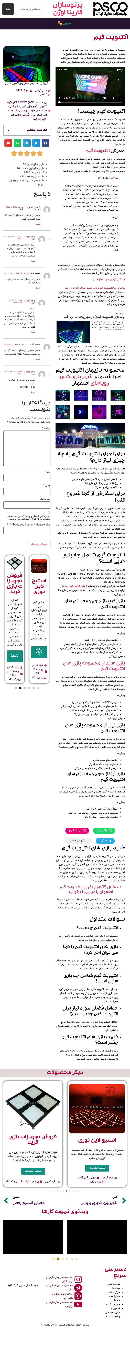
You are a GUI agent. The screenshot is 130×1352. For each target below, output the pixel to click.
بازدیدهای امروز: (35, 164)
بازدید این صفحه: (34, 176)
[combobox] (29, 9)
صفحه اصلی (113, 1284)
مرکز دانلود (114, 1292)
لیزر (70, 586)
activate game (26, 102)
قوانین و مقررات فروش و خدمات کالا (112, 1312)
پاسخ (38, 224)
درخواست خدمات (114, 1298)
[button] (8, 130)
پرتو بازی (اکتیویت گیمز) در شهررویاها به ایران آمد (95, 288)
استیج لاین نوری (39, 587)
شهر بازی (36, 115)
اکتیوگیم (12, 102)
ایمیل (46, 485)
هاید (77, 586)
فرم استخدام (113, 1304)
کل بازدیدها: (37, 172)
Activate (113, 178)
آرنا (64, 586)
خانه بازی (41, 111)
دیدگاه (46, 428)
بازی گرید (26, 106)
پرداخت (116, 1288)
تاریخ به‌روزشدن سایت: (31, 180)
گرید (85, 586)
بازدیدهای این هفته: (32, 168)
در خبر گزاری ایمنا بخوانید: (109, 280)
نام (47, 472)
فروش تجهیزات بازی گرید (15, 584)
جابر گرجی (30, 237)
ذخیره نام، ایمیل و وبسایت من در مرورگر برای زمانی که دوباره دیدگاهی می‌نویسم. (29, 517)
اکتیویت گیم (97, 151)
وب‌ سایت (45, 499)
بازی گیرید (13, 106)
